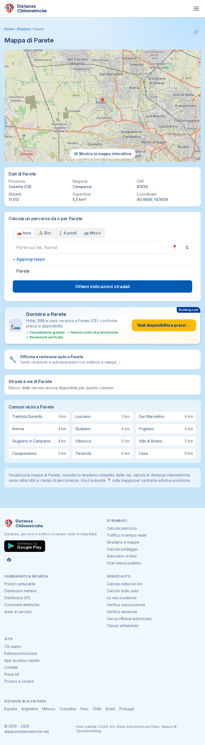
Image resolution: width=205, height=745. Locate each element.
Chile (97, 708)
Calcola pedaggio (122, 549)
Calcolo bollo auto (123, 591)
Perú (84, 708)
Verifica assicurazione (126, 604)
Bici (45, 233)
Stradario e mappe (123, 542)
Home (9, 29)
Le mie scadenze (122, 597)
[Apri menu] (196, 8)
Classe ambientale (123, 625)
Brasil (110, 708)
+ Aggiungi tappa (29, 259)
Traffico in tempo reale (127, 535)
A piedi (67, 233)
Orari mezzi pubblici (124, 563)
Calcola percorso (122, 528)
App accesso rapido (22, 660)
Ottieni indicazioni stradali (102, 286)
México (48, 708)
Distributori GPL (17, 597)
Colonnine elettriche (22, 604)
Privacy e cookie (19, 681)
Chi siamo (12, 646)
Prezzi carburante (20, 584)
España (10, 708)
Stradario (24, 29)
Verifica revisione (122, 611)
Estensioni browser (20, 653)
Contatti (11, 667)
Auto (24, 233)
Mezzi (92, 233)
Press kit (11, 674)
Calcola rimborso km (124, 584)
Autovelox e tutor (122, 556)
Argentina (29, 708)
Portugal (126, 708)
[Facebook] (9, 560)
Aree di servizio (18, 611)
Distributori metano (20, 591)
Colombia (68, 708)
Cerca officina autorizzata (129, 618)
